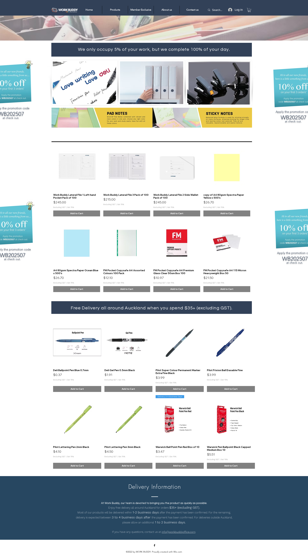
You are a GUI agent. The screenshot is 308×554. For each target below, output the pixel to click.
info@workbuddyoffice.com (178, 531)
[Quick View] (76, 167)
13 (162, 307)
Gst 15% (70, 207)
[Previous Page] (134, 308)
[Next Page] (169, 308)
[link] (249, 10)
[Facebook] (154, 545)
